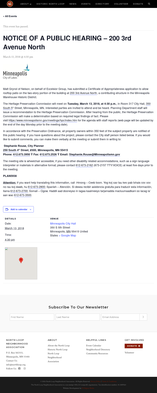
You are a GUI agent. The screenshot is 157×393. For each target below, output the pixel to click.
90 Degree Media (88, 388)
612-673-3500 (22, 195)
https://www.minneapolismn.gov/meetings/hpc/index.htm (43, 120)
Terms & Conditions (109, 381)
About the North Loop (59, 345)
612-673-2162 (84, 165)
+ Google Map (67, 235)
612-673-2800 (36, 187)
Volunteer (129, 352)
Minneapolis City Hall (63, 223)
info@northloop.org (15, 364)
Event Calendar (93, 345)
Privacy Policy (96, 381)
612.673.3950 (21, 154)
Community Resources (97, 353)
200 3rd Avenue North (83, 93)
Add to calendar (19, 209)
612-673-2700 (19, 191)
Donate (132, 346)
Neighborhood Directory (98, 349)
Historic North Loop (57, 349)
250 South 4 (11, 150)
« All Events (10, 16)
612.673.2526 (48, 154)
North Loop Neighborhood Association (55, 357)
